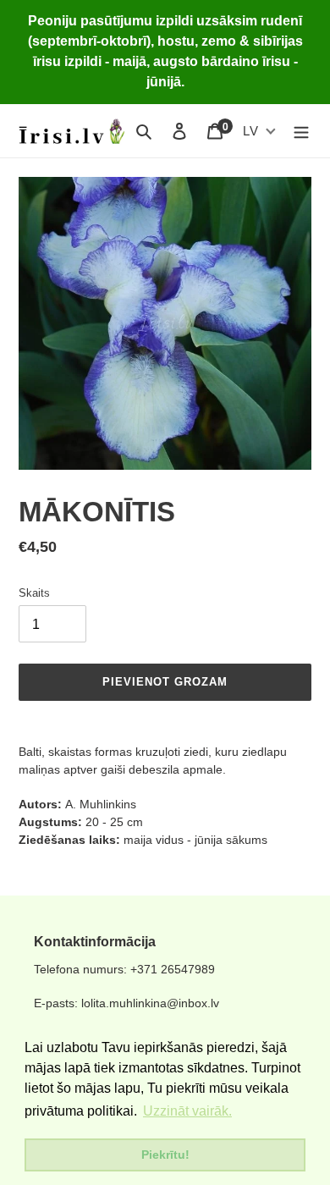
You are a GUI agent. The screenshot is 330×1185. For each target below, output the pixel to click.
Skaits (34, 593)
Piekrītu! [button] (165, 1154)
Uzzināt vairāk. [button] (187, 1111)
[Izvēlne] (301, 131)
